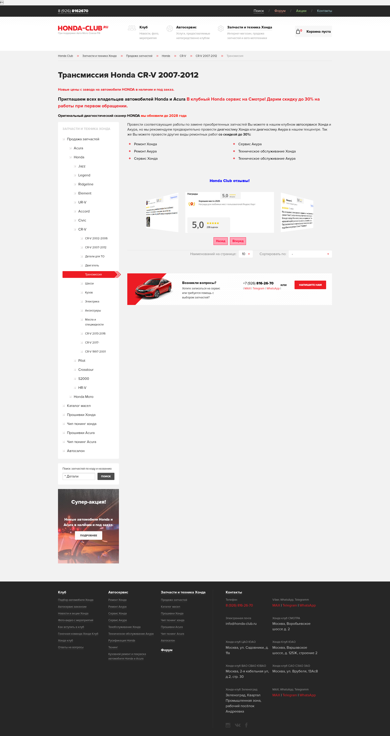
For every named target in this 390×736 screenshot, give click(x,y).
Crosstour (85, 369)
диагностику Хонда (233, 129)
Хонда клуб (65, 640)
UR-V (82, 202)
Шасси (89, 283)
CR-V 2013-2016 (95, 333)
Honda (79, 157)
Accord (84, 211)
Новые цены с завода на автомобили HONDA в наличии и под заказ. (116, 89)
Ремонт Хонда (145, 144)
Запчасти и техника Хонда (183, 592)
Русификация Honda (121, 640)
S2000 (83, 378)
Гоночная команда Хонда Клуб (78, 634)
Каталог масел (79, 406)
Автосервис (118, 592)
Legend (84, 175)
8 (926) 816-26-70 (239, 605)
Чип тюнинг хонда (81, 424)
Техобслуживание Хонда (124, 627)
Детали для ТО (94, 256)
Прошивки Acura (81, 433)
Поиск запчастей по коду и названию (87, 469)
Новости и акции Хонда (73, 613)
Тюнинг (113, 647)
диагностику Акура (272, 129)
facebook (246, 725)
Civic (82, 220)
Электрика (92, 301)
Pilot (81, 360)
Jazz (82, 166)
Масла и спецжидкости (94, 322)
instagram (228, 725)
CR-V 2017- (92, 342)
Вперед (238, 241)
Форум (280, 11)
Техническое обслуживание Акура (266, 158)
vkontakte (238, 725)
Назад (220, 241)
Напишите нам (310, 285)
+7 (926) (258, 283)
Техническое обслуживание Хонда (267, 151)
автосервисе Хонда (312, 124)
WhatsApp (273, 288)
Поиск (259, 11)
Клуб (62, 592)
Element (84, 193)
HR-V (82, 387)
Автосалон (76, 451)
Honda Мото (83, 397)
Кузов (89, 292)
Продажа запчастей (83, 139)
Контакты (324, 11)
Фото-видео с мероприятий (75, 620)
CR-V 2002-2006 (96, 238)
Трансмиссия (93, 274)
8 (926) (73, 11)
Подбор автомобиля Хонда (75, 600)
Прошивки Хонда (81, 415)
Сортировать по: (273, 254)
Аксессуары (93, 310)
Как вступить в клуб (71, 627)
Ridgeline (85, 184)
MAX (247, 288)
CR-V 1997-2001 (95, 351)
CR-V (82, 229)
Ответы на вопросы (71, 647)
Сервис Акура (250, 144)
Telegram (259, 288)
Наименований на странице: (213, 254)
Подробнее (88, 535)
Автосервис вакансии (72, 607)
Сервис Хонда (146, 158)
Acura (78, 148)
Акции (301, 11)
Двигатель (92, 265)
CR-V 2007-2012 (96, 247)
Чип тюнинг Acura (81, 442)
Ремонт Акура (145, 151)
